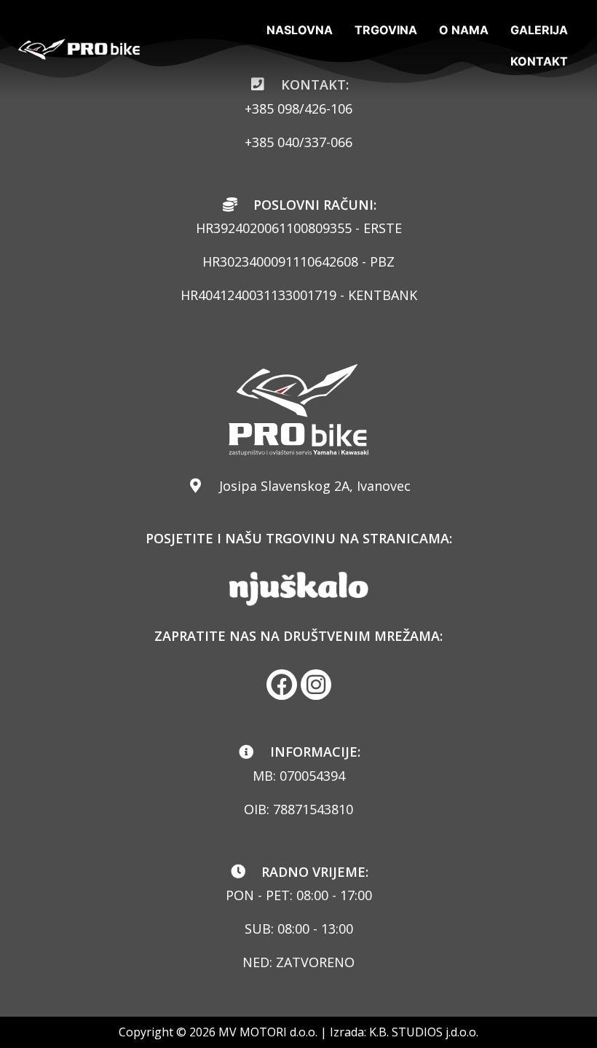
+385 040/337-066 (298, 142)
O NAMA (464, 30)
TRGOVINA (386, 30)
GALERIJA (539, 30)
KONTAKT (539, 61)
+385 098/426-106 (298, 108)
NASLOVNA (299, 30)
